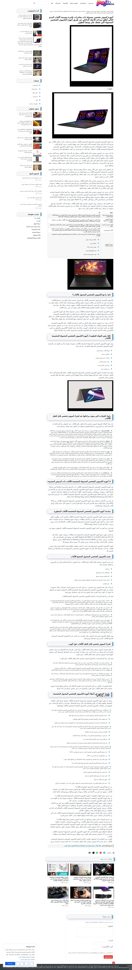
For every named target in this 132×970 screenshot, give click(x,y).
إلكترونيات (65, 3)
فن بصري (91, 3)
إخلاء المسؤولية (36, 235)
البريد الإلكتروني (107, 947)
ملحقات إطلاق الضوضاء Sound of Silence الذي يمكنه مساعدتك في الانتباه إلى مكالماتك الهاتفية (59, 879)
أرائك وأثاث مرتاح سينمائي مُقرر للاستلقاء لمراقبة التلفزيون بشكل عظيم (83, 845)
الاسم (110, 940)
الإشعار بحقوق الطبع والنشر (33, 238)
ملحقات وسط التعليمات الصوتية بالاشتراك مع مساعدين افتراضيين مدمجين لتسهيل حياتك (82, 879)
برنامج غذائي (83, 3)
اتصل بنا (38, 221)
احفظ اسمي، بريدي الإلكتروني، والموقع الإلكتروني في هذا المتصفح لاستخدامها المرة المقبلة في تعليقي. (89, 952)
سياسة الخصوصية (36, 229)
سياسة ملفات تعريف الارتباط (33, 226)
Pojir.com (116, 966)
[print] (89, 852)
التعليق (110, 926)
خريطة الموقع (37, 223)
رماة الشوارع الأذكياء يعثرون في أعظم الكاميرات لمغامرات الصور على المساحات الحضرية (81, 902)
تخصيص (29, 963)
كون (52, 3)
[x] (93, 852)
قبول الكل (10, 963)
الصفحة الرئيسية (109, 11)
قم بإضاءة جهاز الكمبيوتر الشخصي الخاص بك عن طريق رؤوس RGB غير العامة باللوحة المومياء (104, 879)
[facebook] (104, 852)
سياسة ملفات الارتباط (26, 959)
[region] (20, 955)
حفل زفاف (57, 3)
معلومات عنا (37, 218)
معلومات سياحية (74, 3)
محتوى (110, 88)
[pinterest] (100, 852)
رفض (20, 963)
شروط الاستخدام (36, 232)
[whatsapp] (96, 852)
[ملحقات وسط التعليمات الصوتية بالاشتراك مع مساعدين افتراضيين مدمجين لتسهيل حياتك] (80, 875)
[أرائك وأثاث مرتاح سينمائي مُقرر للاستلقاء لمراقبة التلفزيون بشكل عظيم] (58, 898)
